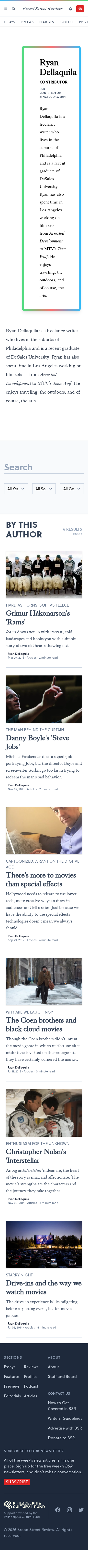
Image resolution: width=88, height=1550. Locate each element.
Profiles (30, 1376)
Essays (9, 1366)
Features (12, 1376)
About (53, 1366)
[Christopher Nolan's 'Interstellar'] (44, 1113)
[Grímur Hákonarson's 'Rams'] (44, 574)
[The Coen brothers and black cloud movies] (44, 981)
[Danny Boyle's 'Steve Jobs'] (44, 699)
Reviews (31, 1366)
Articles (31, 657)
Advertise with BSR (65, 1428)
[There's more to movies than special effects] (44, 830)
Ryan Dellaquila (18, 654)
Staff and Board (62, 1376)
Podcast (31, 1386)
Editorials (12, 1396)
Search (18, 467)
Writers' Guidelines (65, 1418)
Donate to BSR (61, 1437)
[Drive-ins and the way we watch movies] (44, 1244)
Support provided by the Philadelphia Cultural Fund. (22, 1515)
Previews (12, 1386)
